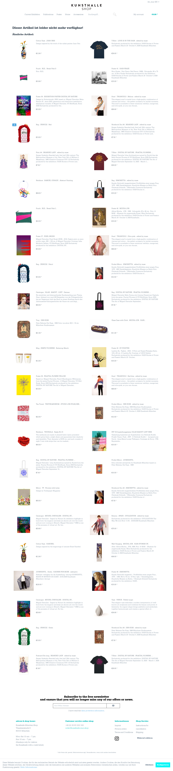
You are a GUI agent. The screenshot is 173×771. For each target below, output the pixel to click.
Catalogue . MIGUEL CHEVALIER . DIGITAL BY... (54, 516)
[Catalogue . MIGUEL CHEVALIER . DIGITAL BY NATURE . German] (24, 609)
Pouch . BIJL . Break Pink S (46, 69)
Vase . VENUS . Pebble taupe (122, 600)
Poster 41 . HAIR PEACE (120, 69)
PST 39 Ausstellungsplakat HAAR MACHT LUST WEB (132, 432)
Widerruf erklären (145, 738)
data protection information (92, 710)
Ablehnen (149, 765)
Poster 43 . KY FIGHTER (120, 348)
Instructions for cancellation (142, 727)
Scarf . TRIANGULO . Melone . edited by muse (129, 97)
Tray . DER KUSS (42, 320)
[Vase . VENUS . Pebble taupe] (99, 609)
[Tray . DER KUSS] (24, 329)
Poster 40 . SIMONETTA (120, 572)
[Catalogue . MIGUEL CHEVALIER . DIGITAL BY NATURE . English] (24, 525)
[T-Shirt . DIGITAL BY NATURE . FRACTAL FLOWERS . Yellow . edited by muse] (99, 161)
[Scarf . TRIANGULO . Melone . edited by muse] (99, 105)
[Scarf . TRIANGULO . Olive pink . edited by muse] (99, 245)
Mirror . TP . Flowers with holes (47, 488)
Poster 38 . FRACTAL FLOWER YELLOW (51, 376)
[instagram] (117, 739)
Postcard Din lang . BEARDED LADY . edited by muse (56, 656)
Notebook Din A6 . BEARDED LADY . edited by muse (131, 125)
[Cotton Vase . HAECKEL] (24, 553)
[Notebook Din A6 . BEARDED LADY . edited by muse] (99, 133)
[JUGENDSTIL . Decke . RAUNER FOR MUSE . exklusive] (24, 581)
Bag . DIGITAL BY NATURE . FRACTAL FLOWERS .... (131, 292)
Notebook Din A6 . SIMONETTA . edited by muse (130, 488)
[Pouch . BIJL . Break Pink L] (24, 217)
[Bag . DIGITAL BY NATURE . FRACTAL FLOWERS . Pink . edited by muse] (99, 301)
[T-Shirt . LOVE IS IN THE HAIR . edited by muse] (99, 50)
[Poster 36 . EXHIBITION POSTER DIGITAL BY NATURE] (24, 105)
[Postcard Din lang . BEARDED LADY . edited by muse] (24, 665)
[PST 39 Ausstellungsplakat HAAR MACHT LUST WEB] (99, 441)
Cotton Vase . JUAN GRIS (45, 41)
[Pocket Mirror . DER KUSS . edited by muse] (99, 413)
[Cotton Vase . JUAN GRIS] (24, 50)
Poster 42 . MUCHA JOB (120, 208)
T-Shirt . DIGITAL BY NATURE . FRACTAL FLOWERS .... (132, 152)
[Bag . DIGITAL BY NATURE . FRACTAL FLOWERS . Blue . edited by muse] (24, 469)
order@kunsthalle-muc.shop (77, 728)
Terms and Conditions (124, 732)
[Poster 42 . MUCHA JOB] (99, 217)
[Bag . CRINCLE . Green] (24, 637)
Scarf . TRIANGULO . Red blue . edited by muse (129, 376)
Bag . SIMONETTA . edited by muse (125, 180)
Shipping (139, 732)
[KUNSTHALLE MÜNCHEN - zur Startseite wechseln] (86, 7)
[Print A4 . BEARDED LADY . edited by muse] (24, 161)
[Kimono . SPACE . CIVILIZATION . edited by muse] (99, 525)
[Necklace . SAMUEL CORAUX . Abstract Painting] (24, 189)
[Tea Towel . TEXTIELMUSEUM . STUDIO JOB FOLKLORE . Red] (24, 413)
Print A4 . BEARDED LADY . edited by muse (52, 152)
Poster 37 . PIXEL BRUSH (45, 236)
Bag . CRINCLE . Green (44, 628)
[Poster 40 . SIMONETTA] (99, 581)
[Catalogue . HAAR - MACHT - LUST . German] (24, 301)
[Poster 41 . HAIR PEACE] (99, 78)
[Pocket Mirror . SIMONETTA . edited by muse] (99, 273)
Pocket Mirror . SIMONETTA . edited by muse (128, 264)
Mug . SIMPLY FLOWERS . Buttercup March (52, 348)
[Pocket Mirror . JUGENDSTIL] (99, 469)
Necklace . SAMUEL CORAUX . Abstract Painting (54, 180)
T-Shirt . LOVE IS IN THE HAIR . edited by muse (130, 41)
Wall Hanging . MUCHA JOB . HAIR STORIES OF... (130, 544)
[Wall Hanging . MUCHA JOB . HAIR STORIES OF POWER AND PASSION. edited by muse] (99, 553)
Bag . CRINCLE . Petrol (44, 264)
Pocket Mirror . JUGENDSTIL (122, 460)
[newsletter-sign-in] (113, 705)
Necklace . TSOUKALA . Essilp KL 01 (49, 432)
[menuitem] (32, 14)
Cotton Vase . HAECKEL (45, 544)
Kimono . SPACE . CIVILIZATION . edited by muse (130, 516)
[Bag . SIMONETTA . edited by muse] (99, 189)
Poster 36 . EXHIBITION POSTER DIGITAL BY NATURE (56, 97)
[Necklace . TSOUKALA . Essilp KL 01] (24, 441)
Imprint (118, 725)
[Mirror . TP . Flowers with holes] (24, 497)
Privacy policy (121, 729)
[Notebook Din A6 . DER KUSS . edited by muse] (99, 637)
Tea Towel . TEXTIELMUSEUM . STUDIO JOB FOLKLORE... (58, 404)
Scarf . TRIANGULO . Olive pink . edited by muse (130, 236)
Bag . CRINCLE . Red (43, 125)
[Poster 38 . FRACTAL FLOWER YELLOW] (24, 385)
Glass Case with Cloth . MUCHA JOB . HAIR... (128, 320)
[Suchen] (115, 14)
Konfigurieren (163, 765)
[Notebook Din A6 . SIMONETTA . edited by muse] (99, 497)
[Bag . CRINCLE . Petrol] (24, 273)
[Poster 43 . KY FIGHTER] (99, 357)
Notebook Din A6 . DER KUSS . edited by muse (129, 628)
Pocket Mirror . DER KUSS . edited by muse (128, 404)
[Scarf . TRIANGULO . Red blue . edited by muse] (99, 385)
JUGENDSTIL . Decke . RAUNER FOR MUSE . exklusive (56, 572)
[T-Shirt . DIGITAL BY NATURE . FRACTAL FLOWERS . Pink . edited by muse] (99, 665)
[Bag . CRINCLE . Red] (24, 133)
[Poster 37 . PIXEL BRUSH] (24, 245)
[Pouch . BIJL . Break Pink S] (24, 78)
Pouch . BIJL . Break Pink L (46, 208)
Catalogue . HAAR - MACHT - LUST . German (53, 292)
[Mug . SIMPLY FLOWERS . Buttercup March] (24, 357)
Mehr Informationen (28, 767)
